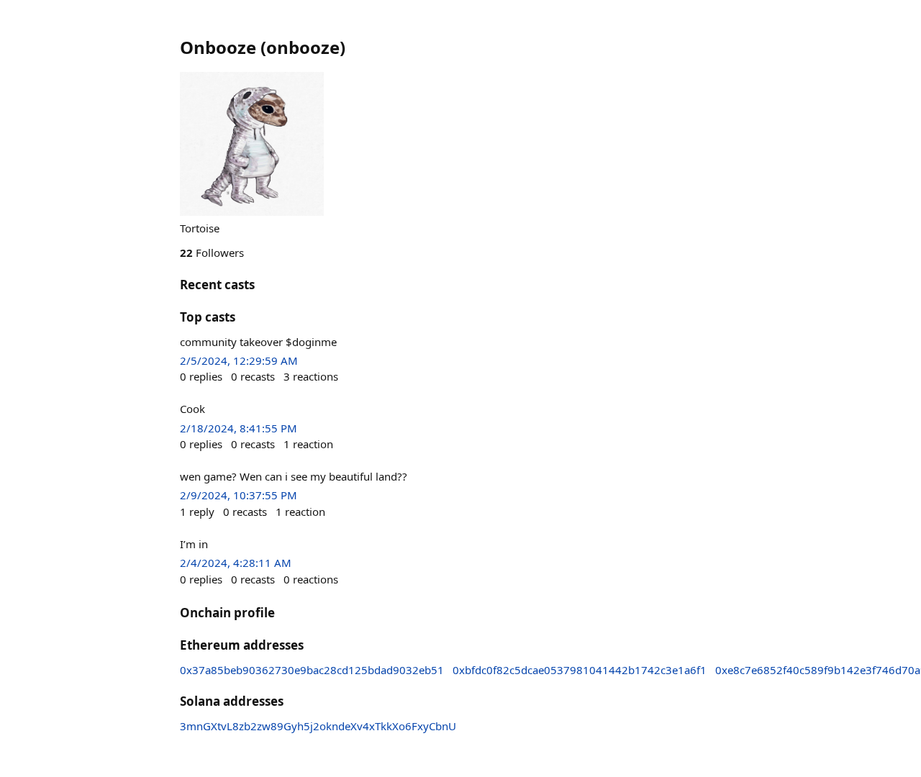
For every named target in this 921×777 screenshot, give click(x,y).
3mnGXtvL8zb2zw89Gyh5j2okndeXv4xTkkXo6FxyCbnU (318, 726)
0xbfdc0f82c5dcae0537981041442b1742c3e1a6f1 (580, 670)
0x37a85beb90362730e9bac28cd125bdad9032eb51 (312, 670)
